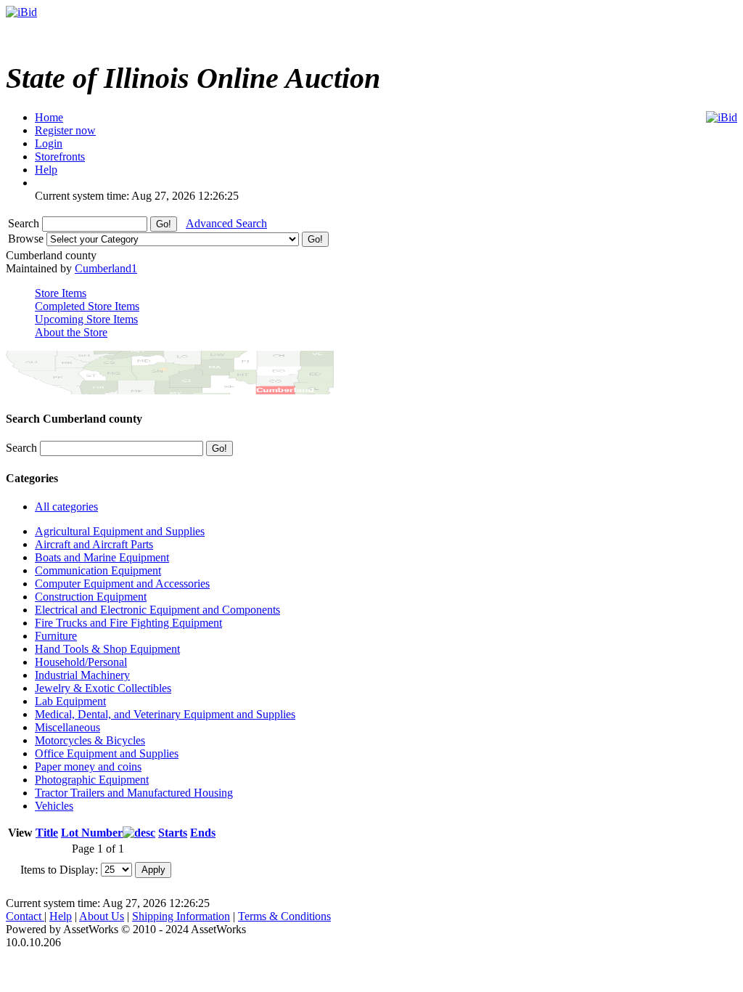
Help (60, 916)
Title (47, 832)
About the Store (71, 332)
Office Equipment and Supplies (106, 753)
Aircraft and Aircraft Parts (94, 544)
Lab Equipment (70, 701)
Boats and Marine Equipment (102, 557)
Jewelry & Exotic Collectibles (103, 688)
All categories (66, 506)
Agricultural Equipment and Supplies (120, 531)
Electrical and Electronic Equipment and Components (157, 609)
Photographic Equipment (92, 779)
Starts (172, 832)
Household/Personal (81, 662)
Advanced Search (226, 223)
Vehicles (54, 806)
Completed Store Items (87, 306)
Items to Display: (59, 869)
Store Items (60, 293)
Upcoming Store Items (86, 319)
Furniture (56, 636)
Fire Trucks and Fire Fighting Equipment (128, 623)
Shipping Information (181, 916)
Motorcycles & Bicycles (90, 740)
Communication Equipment (98, 570)
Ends (202, 832)
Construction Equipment (91, 596)
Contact (25, 916)
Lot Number (92, 832)
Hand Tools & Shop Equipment (107, 649)
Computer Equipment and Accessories (122, 583)
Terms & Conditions (284, 916)
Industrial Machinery (82, 675)
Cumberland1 (106, 268)
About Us (101, 916)
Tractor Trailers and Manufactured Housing (134, 792)
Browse (27, 238)
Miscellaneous (67, 727)
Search (25, 223)
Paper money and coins (88, 766)
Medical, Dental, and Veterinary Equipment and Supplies (165, 714)
